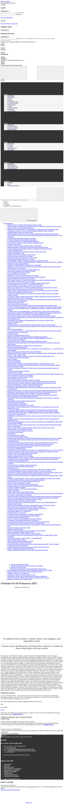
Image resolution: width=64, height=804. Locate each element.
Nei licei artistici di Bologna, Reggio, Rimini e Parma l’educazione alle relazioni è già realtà (31, 316)
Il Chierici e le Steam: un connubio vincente (18, 527)
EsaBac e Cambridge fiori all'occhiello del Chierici (20, 492)
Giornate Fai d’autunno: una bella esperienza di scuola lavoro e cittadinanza (27, 576)
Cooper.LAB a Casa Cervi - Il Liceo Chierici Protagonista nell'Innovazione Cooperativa (30, 231)
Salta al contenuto (5, 1)
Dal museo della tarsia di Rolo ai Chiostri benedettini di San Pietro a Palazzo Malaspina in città (32, 392)
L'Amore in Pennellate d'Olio (15, 250)
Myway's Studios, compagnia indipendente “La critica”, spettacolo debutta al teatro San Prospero (32, 290)
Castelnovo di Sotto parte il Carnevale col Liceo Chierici (22, 257)
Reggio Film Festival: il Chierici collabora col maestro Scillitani (24, 533)
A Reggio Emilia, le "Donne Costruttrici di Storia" (20, 228)
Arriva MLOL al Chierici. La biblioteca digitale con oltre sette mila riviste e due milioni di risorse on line (34, 472)
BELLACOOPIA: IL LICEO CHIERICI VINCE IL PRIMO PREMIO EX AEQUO (29, 338)
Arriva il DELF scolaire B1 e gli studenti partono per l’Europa (23, 380)
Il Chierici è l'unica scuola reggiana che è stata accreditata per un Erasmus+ (27, 508)
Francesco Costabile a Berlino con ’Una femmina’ (20, 456)
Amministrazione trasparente (11, 776)
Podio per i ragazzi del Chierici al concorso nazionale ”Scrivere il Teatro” (26, 530)
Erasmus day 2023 (12, 323)
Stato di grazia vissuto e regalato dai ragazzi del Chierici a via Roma (25, 506)
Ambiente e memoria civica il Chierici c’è (18, 573)
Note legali (7, 765)
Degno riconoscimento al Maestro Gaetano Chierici (20, 532)
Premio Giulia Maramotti (13, 360)
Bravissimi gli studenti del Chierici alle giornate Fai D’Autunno (24, 386)
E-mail (18, 38)
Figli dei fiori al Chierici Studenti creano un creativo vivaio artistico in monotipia (28, 393)
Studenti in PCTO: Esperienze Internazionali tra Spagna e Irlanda (24, 225)
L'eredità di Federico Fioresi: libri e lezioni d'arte (20, 232)
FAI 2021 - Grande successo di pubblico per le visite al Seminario (24, 518)
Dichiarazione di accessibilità (11, 770)
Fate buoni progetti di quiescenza (16, 402)
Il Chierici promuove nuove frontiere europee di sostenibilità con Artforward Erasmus (29, 248)
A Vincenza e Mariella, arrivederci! (16, 487)
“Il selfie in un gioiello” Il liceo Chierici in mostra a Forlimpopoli (24, 245)
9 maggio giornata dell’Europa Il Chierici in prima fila (21, 238)
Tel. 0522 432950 (11, 747)
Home (5, 201)
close (2, 80)
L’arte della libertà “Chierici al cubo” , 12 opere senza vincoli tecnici (25, 284)
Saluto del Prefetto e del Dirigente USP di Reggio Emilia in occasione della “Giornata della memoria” (34, 365)
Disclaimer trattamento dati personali (10, 789)
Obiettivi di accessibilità (10, 771)
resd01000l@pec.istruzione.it (21, 750)
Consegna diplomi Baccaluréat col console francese (20, 278)
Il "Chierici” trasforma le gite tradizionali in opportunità (21, 239)
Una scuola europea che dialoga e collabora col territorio (22, 465)
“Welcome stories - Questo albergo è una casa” (19, 429)
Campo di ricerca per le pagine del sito (11, 200)
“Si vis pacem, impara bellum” (15, 432)
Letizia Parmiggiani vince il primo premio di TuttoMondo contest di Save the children (29, 570)
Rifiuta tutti (14, 717)
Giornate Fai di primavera (14, 362)
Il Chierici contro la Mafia (14, 244)
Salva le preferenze (13, 733)
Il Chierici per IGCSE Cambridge (16, 339)
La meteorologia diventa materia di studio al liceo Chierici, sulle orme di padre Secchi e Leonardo (33, 544)
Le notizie (6, 204)
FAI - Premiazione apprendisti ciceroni (17, 436)
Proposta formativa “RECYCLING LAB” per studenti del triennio (24, 571)
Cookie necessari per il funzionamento (11, 729)
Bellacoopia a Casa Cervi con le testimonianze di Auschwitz (23, 275)
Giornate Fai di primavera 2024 (15, 302)
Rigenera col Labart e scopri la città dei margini (19, 579)
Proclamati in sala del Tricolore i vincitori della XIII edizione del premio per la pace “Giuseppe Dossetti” (34, 438)
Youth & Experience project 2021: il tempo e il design (21, 501)
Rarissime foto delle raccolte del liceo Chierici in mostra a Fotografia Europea (27, 247)
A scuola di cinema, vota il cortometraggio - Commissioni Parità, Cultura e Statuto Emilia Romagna (33, 311)
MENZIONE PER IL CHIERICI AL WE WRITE (20, 405)
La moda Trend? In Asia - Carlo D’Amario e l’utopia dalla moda (24, 538)
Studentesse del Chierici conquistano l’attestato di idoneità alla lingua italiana (27, 336)
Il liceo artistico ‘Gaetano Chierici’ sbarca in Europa (20, 281)
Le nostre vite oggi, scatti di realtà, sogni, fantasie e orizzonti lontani (25, 514)
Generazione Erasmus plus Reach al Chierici (19, 483)
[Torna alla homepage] (32, 65)
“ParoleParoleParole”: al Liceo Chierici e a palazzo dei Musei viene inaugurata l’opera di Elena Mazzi (34, 457)
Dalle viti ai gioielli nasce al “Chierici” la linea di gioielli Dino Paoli (25, 384)
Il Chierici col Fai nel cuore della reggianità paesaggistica (22, 453)
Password (19, 14)
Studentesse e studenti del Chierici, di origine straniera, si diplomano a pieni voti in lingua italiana (33, 229)
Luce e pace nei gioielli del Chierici (16, 448)
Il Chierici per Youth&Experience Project (18, 335)
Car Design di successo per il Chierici (17, 404)
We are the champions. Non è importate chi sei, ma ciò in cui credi (24, 286)
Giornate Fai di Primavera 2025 (15, 253)
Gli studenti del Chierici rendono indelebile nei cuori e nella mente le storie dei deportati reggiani (32, 459)
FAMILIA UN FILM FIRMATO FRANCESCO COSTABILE (24, 265)
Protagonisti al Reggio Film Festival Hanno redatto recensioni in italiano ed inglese (29, 445)
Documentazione (8, 223)
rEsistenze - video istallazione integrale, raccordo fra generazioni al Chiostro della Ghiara (30, 356)
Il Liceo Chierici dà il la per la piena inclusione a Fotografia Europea (25, 242)
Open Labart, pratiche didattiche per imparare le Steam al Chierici (24, 499)
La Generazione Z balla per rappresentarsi (18, 357)
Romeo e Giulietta (12, 359)
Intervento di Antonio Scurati (18, 567)
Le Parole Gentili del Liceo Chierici (16, 274)
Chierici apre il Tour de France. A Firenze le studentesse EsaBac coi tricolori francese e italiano (32, 287)
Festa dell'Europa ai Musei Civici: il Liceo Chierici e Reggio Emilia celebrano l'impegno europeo (32, 234)
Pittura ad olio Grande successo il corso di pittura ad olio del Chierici (25, 289)
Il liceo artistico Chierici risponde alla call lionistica (20, 466)
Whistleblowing (8, 773)
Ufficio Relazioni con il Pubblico (12, 768)
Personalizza (4, 717)
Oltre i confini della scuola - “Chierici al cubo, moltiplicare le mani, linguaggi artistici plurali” (31, 280)
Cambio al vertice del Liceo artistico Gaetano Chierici (21, 254)
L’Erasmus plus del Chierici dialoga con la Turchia (20, 259)
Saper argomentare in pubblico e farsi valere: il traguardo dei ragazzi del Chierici (28, 521)
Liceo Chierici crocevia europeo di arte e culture (20, 256)
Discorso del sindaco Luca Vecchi (19, 564)
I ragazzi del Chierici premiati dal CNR (17, 460)
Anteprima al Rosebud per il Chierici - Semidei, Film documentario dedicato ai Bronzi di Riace (32, 305)
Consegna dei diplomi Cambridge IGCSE (18, 517)
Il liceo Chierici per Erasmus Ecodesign (17, 304)
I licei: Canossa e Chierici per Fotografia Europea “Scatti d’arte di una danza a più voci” (30, 444)
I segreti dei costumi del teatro (15, 529)
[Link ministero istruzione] (8, 3)
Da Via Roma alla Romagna (14, 329)
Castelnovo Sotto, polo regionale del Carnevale (19, 454)
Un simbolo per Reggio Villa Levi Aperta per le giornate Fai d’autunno (26, 480)
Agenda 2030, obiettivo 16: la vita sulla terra (19, 511)
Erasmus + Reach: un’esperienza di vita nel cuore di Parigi (22, 484)
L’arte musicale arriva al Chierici (15, 435)
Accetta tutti (26, 717)
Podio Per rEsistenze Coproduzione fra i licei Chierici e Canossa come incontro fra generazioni (32, 395)
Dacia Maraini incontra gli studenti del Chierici (19, 447)
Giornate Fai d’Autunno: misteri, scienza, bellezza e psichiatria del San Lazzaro (28, 577)
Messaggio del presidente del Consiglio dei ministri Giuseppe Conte (28, 568)
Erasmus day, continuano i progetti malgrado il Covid (21, 574)
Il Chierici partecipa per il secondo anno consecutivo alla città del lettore (26, 277)
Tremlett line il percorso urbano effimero (17, 263)
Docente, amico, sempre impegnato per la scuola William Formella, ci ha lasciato (28, 474)
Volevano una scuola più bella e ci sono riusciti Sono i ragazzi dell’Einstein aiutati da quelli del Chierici (34, 299)
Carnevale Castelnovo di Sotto (15, 366)
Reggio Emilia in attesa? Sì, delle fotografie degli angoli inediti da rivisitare (27, 341)
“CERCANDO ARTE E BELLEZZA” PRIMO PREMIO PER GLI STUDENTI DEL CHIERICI (33, 413)
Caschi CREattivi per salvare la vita (16, 378)
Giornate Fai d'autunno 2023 (14, 322)
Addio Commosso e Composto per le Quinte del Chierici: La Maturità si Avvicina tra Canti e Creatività (34, 226)
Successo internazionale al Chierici (16, 539)
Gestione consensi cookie (10, 774)
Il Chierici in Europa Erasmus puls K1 (17, 347)
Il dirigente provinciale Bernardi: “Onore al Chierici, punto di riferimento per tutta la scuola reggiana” (33, 478)
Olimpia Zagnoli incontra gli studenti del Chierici (20, 541)
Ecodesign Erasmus (12, 333)
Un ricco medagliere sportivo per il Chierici (18, 272)
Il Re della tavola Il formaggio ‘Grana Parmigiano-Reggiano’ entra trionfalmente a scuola (30, 363)
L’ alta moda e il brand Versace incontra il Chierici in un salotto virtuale (26, 523)
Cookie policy (7, 764)
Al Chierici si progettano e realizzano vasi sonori (20, 430)
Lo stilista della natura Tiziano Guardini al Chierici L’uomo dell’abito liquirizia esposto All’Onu (32, 442)
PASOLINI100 (11, 433)
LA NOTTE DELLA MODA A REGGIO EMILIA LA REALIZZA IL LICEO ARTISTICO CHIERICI (35, 262)
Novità (6, 203)
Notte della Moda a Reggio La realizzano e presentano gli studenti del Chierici (27, 260)
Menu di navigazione (31, 220)
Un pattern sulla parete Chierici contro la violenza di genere (22, 509)
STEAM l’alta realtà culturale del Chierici (18, 371)
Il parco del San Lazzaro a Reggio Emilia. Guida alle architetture (24, 351)
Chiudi (2, 48)
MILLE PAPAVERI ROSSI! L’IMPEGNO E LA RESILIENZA (24, 345)
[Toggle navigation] (14, 72)
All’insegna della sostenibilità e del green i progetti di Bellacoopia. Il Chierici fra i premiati (31, 505)
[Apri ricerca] (50, 72)
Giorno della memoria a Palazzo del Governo (19, 542)
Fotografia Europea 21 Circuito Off (16, 512)
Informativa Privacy (9, 767)
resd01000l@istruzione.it (21, 749)
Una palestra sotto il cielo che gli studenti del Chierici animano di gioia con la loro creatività (31, 325)
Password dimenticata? (7, 17)
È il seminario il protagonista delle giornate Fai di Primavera (23, 520)
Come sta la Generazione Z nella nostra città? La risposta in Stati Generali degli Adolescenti (31, 381)
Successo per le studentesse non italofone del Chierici (21, 271)
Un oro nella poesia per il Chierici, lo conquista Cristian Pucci (23, 269)
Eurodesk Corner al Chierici (14, 372)
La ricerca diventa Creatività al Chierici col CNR (20, 377)
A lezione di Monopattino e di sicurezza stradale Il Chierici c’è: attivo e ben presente (29, 471)
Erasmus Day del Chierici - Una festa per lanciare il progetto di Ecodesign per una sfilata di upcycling (34, 390)
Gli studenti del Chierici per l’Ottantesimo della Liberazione (23, 241)
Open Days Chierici (12, 468)
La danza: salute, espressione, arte (16, 414)
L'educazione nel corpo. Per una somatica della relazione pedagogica (25, 486)
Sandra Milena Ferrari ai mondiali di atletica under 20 (21, 401)
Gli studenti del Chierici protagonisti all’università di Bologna (23, 515)
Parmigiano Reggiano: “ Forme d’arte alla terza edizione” (22, 489)
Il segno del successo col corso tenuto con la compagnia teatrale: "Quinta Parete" (28, 283)
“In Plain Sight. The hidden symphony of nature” (20, 292)
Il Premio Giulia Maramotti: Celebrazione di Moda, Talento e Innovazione (26, 251)
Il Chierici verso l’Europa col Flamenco (17, 545)
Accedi (3, 4)
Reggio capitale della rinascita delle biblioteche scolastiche (22, 396)
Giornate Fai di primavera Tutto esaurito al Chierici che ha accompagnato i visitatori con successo (32, 451)
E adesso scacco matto (13, 490)
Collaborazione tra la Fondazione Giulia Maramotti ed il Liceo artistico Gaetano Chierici (30, 320)
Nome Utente (20, 13)
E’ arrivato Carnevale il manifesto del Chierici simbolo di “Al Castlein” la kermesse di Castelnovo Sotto (34, 307)
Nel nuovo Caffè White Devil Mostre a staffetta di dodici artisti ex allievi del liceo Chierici (31, 427)
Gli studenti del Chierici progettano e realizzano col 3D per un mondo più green (28, 547)
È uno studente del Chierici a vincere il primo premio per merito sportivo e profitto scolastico (31, 469)
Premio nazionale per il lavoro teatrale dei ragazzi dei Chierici (23, 481)
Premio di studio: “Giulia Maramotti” (17, 301)
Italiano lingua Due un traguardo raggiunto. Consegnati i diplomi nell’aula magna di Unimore (31, 383)
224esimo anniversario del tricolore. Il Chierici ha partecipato (27, 565)
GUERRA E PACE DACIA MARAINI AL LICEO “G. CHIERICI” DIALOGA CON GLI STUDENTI (35, 450)
